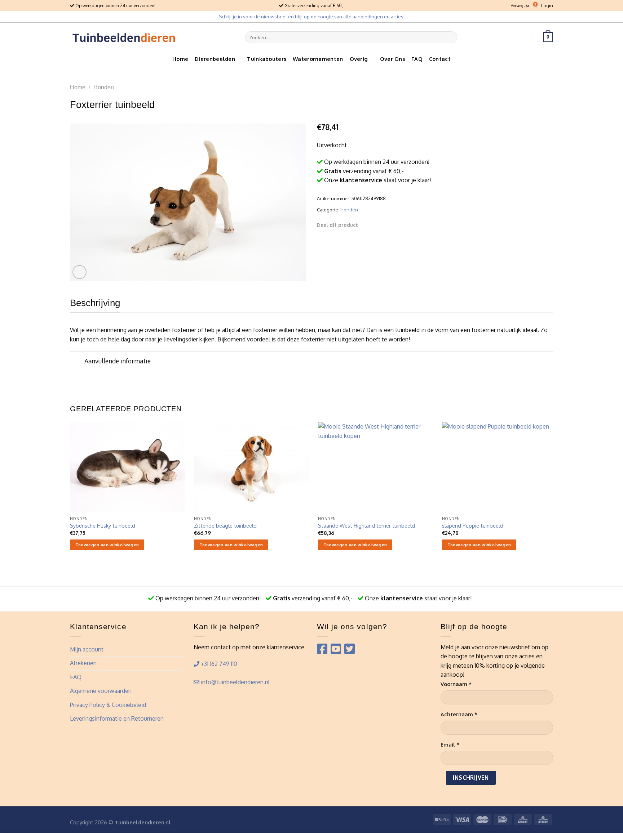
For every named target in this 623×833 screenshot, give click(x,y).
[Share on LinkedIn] (401, 224)
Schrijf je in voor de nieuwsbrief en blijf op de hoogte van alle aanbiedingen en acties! (312, 16)
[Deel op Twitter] (375, 224)
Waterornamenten (318, 58)
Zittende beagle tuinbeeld (225, 525)
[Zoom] (79, 272)
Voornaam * (456, 684)
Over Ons (392, 58)
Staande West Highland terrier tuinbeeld (366, 525)
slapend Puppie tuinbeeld (472, 525)
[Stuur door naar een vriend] (383, 224)
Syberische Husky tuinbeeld (102, 525)
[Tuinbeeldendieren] (124, 37)
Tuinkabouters (266, 58)
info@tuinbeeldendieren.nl (234, 682)
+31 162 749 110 (218, 663)
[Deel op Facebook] (366, 224)
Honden (103, 87)
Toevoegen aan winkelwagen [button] (107, 544)
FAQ (417, 58)
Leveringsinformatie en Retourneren (117, 718)
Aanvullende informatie (117, 361)
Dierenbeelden (215, 58)
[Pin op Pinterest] (392, 224)
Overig (359, 58)
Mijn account (86, 649)
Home (180, 58)
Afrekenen (83, 663)
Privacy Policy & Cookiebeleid (108, 704)
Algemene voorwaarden (101, 690)
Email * (450, 744)
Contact (440, 58)
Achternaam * (459, 714)
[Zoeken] (450, 37)
